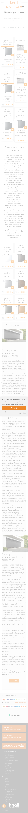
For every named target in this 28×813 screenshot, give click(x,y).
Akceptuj (14, 408)
